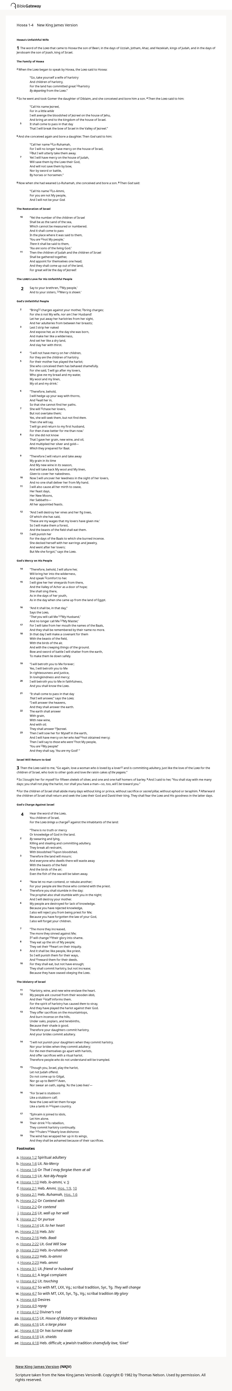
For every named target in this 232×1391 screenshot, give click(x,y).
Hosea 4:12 (29, 1311)
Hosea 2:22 (29, 1243)
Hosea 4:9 (28, 1305)
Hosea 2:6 (28, 1213)
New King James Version (37, 1366)
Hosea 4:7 (28, 1287)
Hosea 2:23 (29, 1250)
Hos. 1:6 (70, 1194)
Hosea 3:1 (28, 1268)
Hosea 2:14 (29, 1225)
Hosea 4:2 (28, 1281)
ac (47, 1122)
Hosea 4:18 (29, 1330)
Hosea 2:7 (28, 1219)
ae (49, 1131)
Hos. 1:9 (64, 1188)
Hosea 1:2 (28, 1157)
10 (75, 1188)
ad (37, 1131)
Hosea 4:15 (29, 1318)
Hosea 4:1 (28, 1274)
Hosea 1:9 (28, 1175)
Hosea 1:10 (29, 1182)
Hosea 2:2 (28, 1200)
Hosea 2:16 (29, 1231)
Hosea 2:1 (28, 1188)
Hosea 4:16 (29, 1324)
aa (56, 1080)
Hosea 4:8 (28, 1299)
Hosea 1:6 (28, 1163)
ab (51, 1105)
